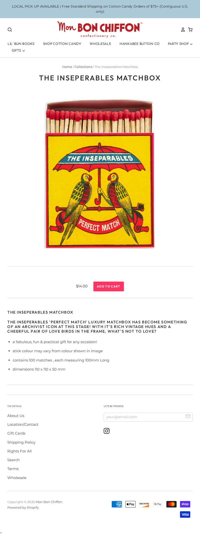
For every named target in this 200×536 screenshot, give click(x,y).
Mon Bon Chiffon (49, 502)
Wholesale (100, 44)
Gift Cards (16, 433)
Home (67, 67)
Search (13, 460)
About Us (15, 415)
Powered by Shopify (23, 507)
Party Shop (178, 44)
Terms (13, 468)
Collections (83, 67)
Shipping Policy (21, 442)
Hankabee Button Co (140, 44)
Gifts (17, 51)
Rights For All (19, 451)
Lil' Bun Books (21, 44)
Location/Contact (23, 424)
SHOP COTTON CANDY (62, 44)
